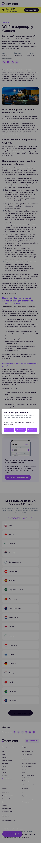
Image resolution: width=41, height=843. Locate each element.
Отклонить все (9, 430)
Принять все (32, 430)
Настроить (20, 430)
